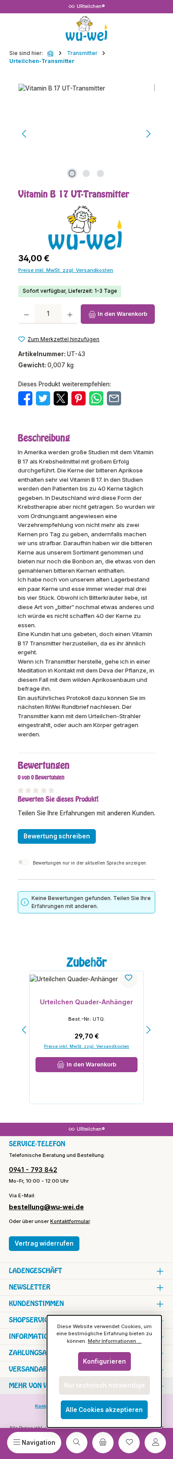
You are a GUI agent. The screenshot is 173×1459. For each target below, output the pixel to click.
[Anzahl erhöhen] (70, 314)
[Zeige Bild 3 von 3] (100, 173)
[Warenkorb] (103, 1442)
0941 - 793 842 (33, 1169)
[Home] (51, 53)
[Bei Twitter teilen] (43, 397)
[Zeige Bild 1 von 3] (72, 173)
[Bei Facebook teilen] (25, 397)
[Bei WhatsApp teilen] (96, 397)
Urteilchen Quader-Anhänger (86, 1002)
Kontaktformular (70, 1221)
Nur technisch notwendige (104, 1385)
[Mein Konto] (155, 1442)
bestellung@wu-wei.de (46, 1207)
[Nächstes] (148, 133)
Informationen (35, 1336)
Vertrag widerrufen (44, 1243)
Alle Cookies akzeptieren (104, 1409)
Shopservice (30, 1320)
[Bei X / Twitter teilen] (61, 397)
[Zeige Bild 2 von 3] (86, 173)
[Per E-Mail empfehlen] (114, 397)
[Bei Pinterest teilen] (78, 397)
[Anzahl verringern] (26, 314)
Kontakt (43, 1406)
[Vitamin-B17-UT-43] (86, 134)
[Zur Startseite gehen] (86, 29)
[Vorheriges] (24, 133)
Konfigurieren (104, 1361)
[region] (86, 134)
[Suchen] (76, 1442)
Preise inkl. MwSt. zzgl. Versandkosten (65, 270)
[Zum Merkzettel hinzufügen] (129, 979)
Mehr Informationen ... (115, 1341)
